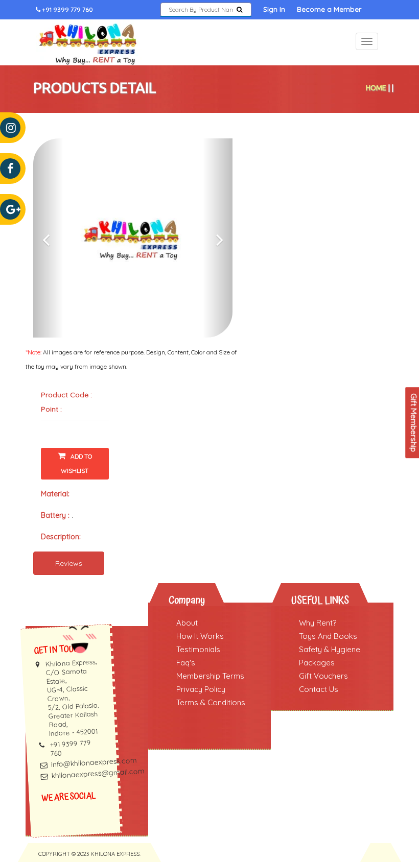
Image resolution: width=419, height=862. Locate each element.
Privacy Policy (200, 689)
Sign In (274, 9)
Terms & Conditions (210, 702)
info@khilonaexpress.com (94, 762)
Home (376, 88)
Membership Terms (210, 676)
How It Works (200, 636)
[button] (48, 238)
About (187, 623)
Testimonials (198, 649)
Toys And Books (328, 636)
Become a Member (329, 9)
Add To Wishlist (76, 463)
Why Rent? (317, 623)
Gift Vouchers (323, 676)
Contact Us (318, 689)
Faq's (185, 662)
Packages (317, 662)
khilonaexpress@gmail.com (98, 773)
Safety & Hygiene (329, 649)
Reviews (68, 563)
